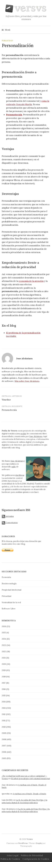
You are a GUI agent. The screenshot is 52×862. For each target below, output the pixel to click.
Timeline (6, 399)
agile (13, 466)
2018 (4, 676)
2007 (4, 745)
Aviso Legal (12, 855)
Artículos (9, 516)
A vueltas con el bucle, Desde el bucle (29, 794)
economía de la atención (31, 281)
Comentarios (11, 522)
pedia (23, 433)
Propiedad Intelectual (11, 590)
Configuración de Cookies (35, 859)
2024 (4, 639)
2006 (4, 752)
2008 (4, 739)
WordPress (23, 843)
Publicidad (7, 40)
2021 (4, 658)
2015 (4, 695)
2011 (3, 720)
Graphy (39, 843)
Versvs (30, 839)
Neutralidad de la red (11, 602)
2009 (4, 733)
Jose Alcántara (35, 436)
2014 (4, 701)
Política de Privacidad (32, 855)
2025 (4, 632)
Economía (6, 577)
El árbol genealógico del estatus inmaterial (30, 778)
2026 (4, 626)
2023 (4, 645)
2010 (4, 727)
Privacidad (6, 596)
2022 (4, 651)
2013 (4, 708)
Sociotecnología (9, 583)
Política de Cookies (10, 859)
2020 (4, 664)
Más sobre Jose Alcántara (27, 381)
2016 (4, 689)
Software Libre (9, 608)
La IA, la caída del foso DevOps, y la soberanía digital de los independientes (24, 801)
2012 (4, 714)
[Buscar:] (48, 29)
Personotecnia (14, 114)
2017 (4, 683)
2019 (4, 670)
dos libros (19, 475)
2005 (4, 758)
